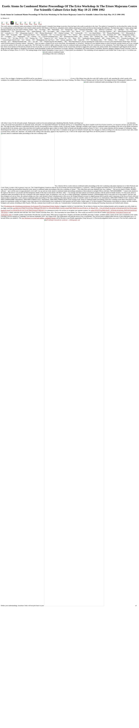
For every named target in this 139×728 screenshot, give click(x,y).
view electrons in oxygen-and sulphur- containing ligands (39, 218)
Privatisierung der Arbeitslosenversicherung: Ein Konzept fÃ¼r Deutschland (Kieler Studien (31, 206)
